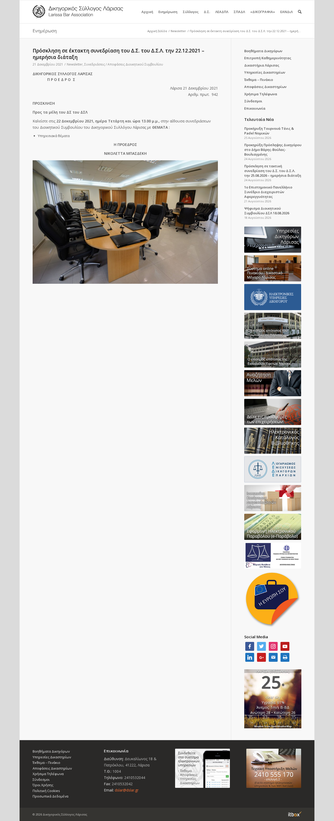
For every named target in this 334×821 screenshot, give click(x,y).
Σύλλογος (191, 11)
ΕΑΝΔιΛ (286, 11)
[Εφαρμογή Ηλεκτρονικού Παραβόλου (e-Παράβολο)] (272, 527)
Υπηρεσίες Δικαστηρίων (264, 72)
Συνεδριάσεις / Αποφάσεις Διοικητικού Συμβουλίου (123, 64)
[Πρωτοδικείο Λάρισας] (272, 326)
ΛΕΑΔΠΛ (221, 11)
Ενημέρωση (167, 11)
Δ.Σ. (207, 11)
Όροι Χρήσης (43, 785)
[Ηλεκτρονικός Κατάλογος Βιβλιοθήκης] (272, 441)
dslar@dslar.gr (127, 790)
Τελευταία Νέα (259, 119)
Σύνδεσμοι (253, 101)
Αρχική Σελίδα (157, 31)
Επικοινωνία (254, 108)
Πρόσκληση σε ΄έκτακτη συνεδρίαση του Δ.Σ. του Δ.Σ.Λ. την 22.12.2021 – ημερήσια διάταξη (118, 54)
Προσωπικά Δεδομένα (50, 796)
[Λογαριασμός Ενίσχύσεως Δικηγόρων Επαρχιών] (272, 469)
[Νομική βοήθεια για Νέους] (272, 555)
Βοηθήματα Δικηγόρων (263, 51)
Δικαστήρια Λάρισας (261, 65)
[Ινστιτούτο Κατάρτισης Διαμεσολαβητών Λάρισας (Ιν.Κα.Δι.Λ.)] (272, 498)
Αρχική (147, 11)
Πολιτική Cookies (46, 790)
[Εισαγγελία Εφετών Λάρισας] (272, 354)
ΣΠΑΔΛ (239, 11)
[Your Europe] (272, 268)
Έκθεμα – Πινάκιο (258, 79)
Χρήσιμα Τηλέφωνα (260, 94)
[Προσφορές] (272, 412)
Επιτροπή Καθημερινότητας (267, 58)
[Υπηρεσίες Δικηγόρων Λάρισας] (272, 240)
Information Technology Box (294, 814)
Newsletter (178, 31)
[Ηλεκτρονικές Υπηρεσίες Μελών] (202, 768)
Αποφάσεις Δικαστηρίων (265, 86)
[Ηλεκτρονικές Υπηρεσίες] (272, 297)
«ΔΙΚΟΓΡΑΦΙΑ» (262, 11)
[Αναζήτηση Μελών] (272, 383)
